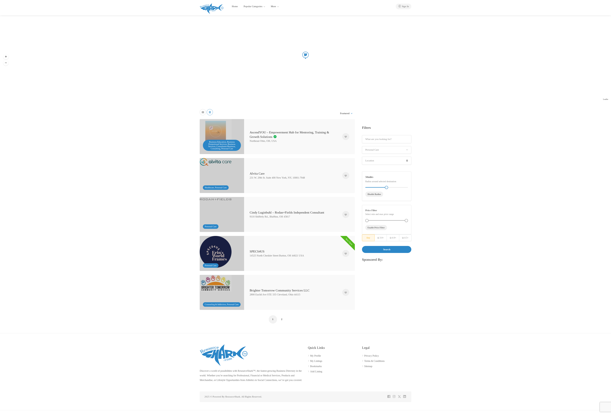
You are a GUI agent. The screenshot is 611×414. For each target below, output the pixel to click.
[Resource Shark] (211, 8)
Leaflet (605, 99)
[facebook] (389, 397)
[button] (6, 63)
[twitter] (399, 397)
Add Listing (316, 371)
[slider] (367, 220)
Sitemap (368, 366)
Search (386, 249)
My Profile (315, 355)
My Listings (316, 361)
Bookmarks (316, 366)
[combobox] (346, 113)
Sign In (405, 6)
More (273, 6)
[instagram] (394, 397)
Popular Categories (253, 6)
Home (235, 6)
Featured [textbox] (344, 113)
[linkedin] (405, 397)
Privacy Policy (371, 355)
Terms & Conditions (374, 361)
